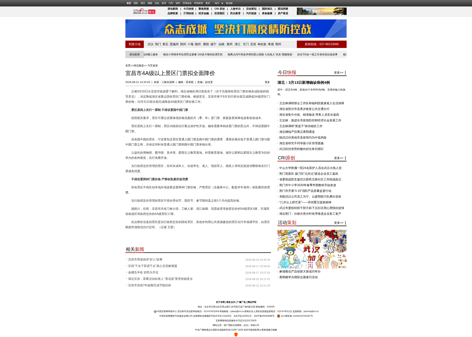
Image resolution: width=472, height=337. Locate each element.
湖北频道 (138, 65)
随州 (198, 44)
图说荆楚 (283, 8)
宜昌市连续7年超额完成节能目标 (149, 285)
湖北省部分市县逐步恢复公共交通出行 (304, 108)
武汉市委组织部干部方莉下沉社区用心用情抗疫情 (311, 208)
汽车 (171, 3)
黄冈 (229, 44)
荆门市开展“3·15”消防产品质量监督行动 (305, 190)
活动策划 (251, 8)
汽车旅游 (251, 13)
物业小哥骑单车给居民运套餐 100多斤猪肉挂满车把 (184, 54)
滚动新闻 (173, 8)
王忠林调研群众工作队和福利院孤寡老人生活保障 (311, 103)
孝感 (271, 44)
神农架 (262, 44)
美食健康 (267, 13)
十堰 (190, 44)
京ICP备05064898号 (264, 316)
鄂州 (278, 44)
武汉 (151, 44)
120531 (245, 316)
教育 (208, 3)
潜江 (238, 44)
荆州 (183, 44)
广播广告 (241, 302)
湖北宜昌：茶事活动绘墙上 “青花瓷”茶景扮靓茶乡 (160, 278)
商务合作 (230, 302)
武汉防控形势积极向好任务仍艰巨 (301, 149)
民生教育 (235, 13)
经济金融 (204, 13)
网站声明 (251, 302)
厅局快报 (188, 13)
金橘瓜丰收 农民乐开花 (143, 272)
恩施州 (174, 44)
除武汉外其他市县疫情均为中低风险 (303, 137)
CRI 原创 (219, 8)
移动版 (229, 3)
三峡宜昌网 (168, 82)
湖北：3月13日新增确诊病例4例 (303, 82)
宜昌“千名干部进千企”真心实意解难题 (152, 265)
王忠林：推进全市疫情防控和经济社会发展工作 (310, 120)
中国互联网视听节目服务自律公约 (175, 316)
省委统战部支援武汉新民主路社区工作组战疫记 (310, 179)
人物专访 (235, 8)
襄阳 (206, 44)
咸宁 (213, 44)
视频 (150, 3)
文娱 (157, 3)
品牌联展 (173, 13)
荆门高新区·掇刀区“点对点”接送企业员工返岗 (308, 173)
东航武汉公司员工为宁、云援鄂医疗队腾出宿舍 (310, 196)
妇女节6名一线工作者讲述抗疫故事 (309, 54)
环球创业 (187, 3)
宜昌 (253, 44)
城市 (178, 3)
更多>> (338, 72)
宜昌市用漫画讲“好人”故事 (145, 259)
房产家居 (283, 13)
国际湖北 (267, 8)
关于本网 (220, 302)
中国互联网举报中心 (167, 311)
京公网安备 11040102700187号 (296, 316)
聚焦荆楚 (204, 8)
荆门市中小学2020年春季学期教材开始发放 (307, 185)
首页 (129, 3)
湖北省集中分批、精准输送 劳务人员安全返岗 (309, 114)
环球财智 (198, 3)
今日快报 (188, 8)
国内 (143, 3)
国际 (136, 3)
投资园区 (219, 13)
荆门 (158, 44)
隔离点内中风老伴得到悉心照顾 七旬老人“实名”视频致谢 (251, 54)
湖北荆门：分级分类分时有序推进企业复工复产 (310, 213)
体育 (164, 3)
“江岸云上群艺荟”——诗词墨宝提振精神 (305, 202)
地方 (217, 3)
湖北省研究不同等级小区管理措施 (301, 143)
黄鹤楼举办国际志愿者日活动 (298, 277)
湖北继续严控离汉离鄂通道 (297, 131)
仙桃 (221, 44)
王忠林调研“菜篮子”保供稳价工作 (300, 126)
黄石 (165, 44)
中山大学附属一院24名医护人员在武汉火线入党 (310, 168)
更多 (267, 82)
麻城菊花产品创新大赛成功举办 (300, 271)
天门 (246, 44)
